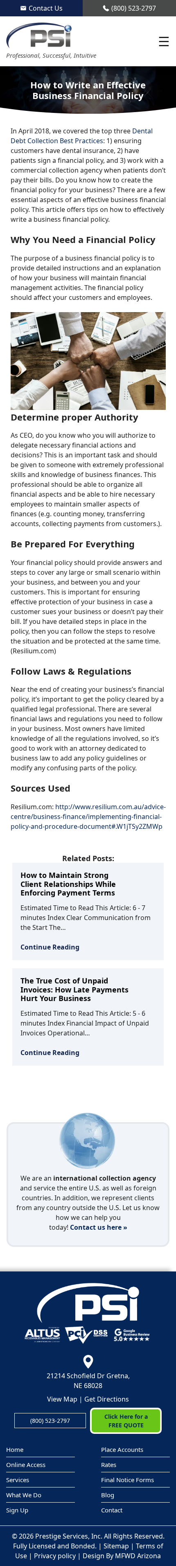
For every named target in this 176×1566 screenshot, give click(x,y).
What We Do (23, 1495)
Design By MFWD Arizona (122, 1555)
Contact (111, 1510)
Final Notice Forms (127, 1480)
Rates (108, 1464)
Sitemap (116, 1545)
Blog (107, 1495)
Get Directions (106, 1399)
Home (14, 1449)
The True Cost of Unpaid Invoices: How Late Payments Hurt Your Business (74, 989)
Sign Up (17, 1510)
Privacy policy (55, 1555)
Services (17, 1480)
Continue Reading (49, 947)
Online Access (25, 1464)
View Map (62, 1399)
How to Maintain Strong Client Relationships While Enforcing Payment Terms (68, 884)
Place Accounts (122, 1449)
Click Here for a (126, 1421)
